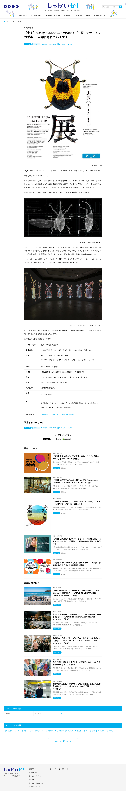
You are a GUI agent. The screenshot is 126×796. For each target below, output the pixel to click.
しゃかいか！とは (100, 15)
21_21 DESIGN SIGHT (49, 44)
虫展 (70, 44)
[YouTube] (17, 6)
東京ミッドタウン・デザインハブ (33, 731)
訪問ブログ (23, 15)
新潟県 (10, 731)
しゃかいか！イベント (52, 15)
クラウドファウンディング (65, 731)
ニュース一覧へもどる (63, 741)
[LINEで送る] (66, 439)
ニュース (11, 21)
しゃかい (63, 6)
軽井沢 (93, 731)
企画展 (63, 44)
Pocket (58, 439)
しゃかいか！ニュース (82, 15)
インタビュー (36, 15)
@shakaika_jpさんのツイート (59, 769)
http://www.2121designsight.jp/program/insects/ (57, 414)
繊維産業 (50, 731)
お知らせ (20, 21)
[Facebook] (5, 6)
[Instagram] (13, 6)
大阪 (18, 731)
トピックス (39, 713)
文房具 (102, 731)
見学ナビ (67, 15)
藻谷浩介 (111, 731)
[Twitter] (9, 6)
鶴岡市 (79, 731)
